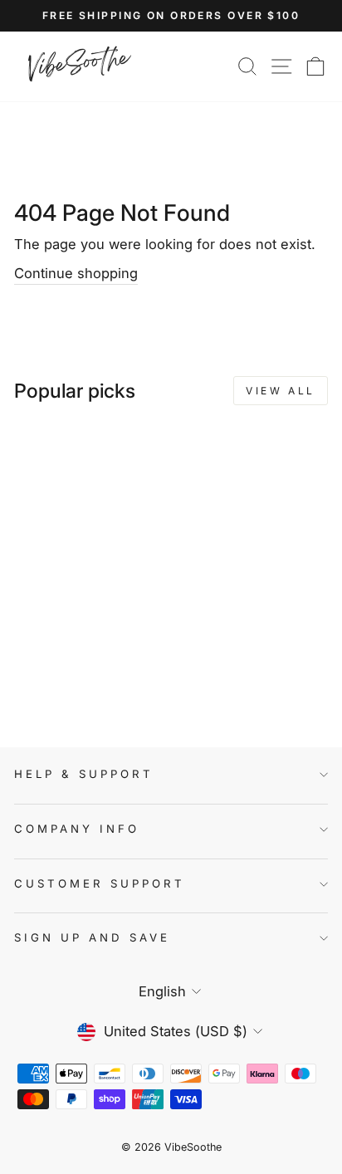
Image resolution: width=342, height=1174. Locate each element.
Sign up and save (92, 937)
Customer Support (99, 883)
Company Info (76, 828)
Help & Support (84, 773)
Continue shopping (76, 273)
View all (280, 390)
